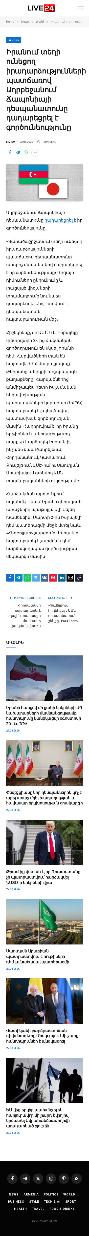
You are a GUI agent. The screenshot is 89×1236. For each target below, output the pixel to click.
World (14, 40)
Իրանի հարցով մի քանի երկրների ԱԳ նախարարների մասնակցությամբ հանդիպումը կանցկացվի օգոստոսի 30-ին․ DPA (44, 715)
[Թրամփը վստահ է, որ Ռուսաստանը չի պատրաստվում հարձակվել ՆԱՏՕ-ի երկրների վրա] (44, 842)
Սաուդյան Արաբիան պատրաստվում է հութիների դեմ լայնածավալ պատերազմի (37, 956)
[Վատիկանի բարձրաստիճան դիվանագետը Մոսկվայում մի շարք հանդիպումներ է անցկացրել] (44, 1001)
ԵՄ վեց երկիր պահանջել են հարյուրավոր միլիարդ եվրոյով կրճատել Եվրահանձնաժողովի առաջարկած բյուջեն (38, 1118)
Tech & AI (52, 1201)
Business (16, 1201)
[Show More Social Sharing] (35, 153)
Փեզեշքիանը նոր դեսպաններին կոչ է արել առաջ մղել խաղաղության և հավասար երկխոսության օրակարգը (44, 798)
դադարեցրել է (60, 220)
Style (34, 1201)
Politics (51, 1194)
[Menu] (81, 8)
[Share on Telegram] (18, 153)
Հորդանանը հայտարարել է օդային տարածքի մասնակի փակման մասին (24, 615)
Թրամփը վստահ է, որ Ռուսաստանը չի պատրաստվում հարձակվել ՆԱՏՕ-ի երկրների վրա (43, 877)
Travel (38, 1209)
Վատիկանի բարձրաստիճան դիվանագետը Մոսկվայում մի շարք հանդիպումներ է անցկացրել (42, 1036)
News (13, 1194)
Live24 (10, 142)
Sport (70, 1201)
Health (20, 1209)
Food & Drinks (62, 1209)
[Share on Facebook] (10, 153)
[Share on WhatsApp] (25, 153)
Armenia (31, 1194)
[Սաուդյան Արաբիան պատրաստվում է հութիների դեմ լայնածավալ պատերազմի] (44, 922)
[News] (41, 8)
